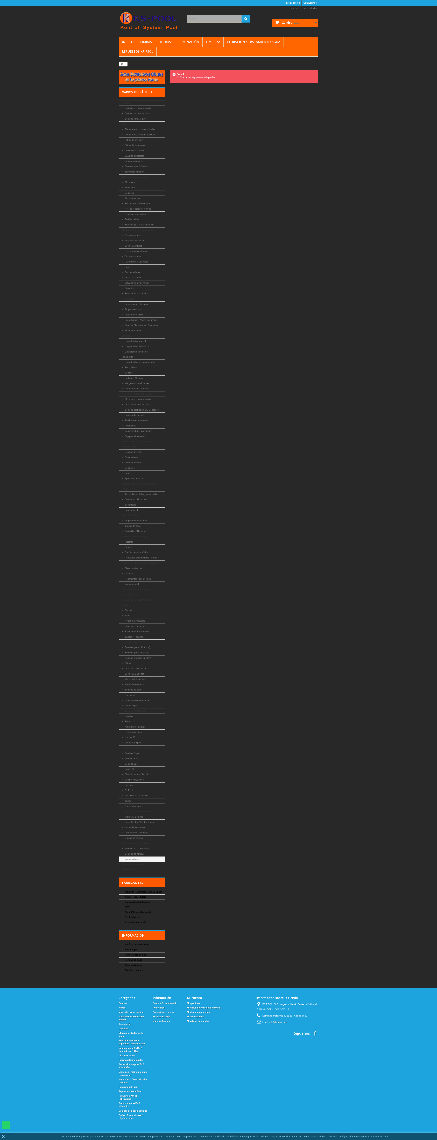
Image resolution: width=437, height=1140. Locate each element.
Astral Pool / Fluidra (135, 897)
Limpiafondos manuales (136, 341)
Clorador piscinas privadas (137, 399)
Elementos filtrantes (134, 171)
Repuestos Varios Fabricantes (137, 748)
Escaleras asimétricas (135, 251)
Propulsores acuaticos (135, 520)
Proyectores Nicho (133, 309)
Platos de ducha (132, 277)
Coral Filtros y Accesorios (138, 912)
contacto (295, 8)
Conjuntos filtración (134, 150)
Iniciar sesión (293, 3)
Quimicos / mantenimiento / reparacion (136, 592)
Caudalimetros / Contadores (138, 431)
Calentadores (131, 457)
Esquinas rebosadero (135, 214)
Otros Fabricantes (133, 806)
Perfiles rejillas (131, 219)
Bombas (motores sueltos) (137, 658)
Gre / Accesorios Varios (136, 552)
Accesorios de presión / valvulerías (140, 563)
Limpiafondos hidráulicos (136, 346)
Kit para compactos (134, 161)
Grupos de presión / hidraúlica (138, 811)
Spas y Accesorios (133, 478)
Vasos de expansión (134, 827)
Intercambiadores (133, 462)
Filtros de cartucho (133, 140)
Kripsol (128, 547)
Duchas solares (132, 272)
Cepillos (128, 372)
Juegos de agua (132, 526)
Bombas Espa (131, 753)
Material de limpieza (134, 679)
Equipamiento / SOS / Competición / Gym (140, 486)
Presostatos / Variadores (136, 832)
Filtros (164, 42)
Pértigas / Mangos (133, 378)
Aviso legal (130, 949)
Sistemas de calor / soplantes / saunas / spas (138, 444)
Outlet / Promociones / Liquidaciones (134, 867)
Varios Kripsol (131, 705)
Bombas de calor (133, 452)
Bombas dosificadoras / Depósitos (141, 410)
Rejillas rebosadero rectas (137, 203)
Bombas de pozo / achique (136, 843)
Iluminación (188, 42)
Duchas (128, 267)
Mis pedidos (193, 1003)
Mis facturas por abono (199, 1012)
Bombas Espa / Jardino (137, 902)
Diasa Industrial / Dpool (136, 774)
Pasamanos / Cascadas (136, 261)
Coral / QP (129, 769)
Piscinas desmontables (134, 536)
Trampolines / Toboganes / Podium (141, 494)
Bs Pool (128, 790)
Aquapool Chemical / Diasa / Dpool (143, 891)
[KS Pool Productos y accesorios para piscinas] (150, 21)
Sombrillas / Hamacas (135, 531)
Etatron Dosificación (135, 922)
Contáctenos (310, 3)
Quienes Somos (133, 965)
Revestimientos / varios (136, 293)
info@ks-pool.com (278, 1022)
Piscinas (128, 542)
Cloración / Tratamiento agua (253, 42)
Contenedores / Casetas (136, 166)
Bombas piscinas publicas (137, 113)
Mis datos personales (198, 1021)
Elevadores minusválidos (137, 283)
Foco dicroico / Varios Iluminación (141, 320)
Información (133, 935)
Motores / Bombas (133, 817)
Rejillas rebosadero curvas (137, 209)
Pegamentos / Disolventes (137, 579)
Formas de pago (133, 960)
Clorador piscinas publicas (137, 404)
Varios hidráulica (132, 859)
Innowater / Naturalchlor (136, 795)
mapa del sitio (310, 8)
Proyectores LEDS (133, 314)
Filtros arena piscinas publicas (139, 134)
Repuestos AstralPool (133, 711)
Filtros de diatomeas (134, 145)
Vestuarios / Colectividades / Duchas (137, 602)
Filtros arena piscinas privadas (139, 129)
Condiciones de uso (135, 955)
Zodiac (127, 801)
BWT (127, 907)
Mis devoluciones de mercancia (203, 1007)
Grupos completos (133, 838)
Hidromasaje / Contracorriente (139, 224)
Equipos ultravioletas (134, 436)
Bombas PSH (131, 758)
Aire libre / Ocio (130, 515)
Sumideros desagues (135, 626)
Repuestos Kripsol (137, 51)
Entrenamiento (131, 510)
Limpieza (213, 42)
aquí (386, 1136)
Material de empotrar (134, 684)
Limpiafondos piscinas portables (140, 362)
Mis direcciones (195, 1016)
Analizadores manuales (136, 420)
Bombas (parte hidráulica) (137, 647)
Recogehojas (131, 367)
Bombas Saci (131, 764)
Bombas (145, 42)
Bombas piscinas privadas (137, 108)
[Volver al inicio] (122, 64)
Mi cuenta (194, 998)
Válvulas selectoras (134, 156)
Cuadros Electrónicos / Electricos (141, 325)
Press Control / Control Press (139, 822)
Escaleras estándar (134, 240)
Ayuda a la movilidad (134, 621)
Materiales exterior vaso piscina (138, 230)
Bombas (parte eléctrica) (136, 652)
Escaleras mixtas (133, 246)
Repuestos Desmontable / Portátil (141, 557)
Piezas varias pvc (133, 568)
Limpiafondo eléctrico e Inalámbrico (135, 354)
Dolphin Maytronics (134, 779)
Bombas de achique (134, 854)
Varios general (131, 584)
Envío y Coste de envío (136, 944)
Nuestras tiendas (133, 970)
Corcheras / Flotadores (135, 499)
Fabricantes (132, 883)
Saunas (128, 473)
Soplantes (129, 468)
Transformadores (133, 330)
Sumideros (129, 187)
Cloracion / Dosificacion (136, 668)
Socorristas (130, 504)
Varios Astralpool (132, 742)
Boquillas (129, 193)
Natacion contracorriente (136, 700)
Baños (127, 615)
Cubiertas (129, 288)
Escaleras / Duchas (134, 674)
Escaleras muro (132, 235)
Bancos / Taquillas (133, 636)
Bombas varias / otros (135, 119)
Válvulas (128, 573)
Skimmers (129, 182)
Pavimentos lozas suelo (136, 631)
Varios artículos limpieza (136, 388)
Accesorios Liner (132, 198)
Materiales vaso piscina (134, 177)
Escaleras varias (132, 256)
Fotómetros (130, 425)
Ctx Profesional (132, 917)
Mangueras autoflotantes (136, 383)
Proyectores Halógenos (136, 304)
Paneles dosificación (134, 415)
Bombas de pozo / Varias (137, 848)
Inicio (127, 42)
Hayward (128, 785)
